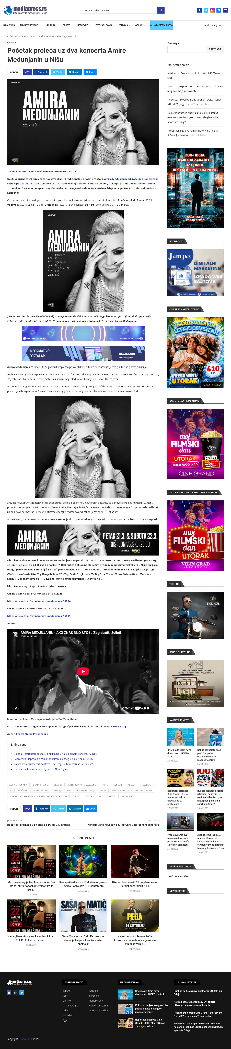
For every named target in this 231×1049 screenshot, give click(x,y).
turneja (88, 796)
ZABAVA (123, 25)
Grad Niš (58, 785)
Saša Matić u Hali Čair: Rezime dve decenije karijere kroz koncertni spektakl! (83, 940)
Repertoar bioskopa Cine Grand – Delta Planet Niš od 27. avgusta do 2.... (150, 1023)
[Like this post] (28, 72)
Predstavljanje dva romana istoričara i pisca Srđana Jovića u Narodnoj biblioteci (179, 840)
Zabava (66, 1010)
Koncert (117, 785)
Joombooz (26, 1039)
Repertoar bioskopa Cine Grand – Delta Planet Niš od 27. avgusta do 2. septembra (178, 797)
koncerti (132, 785)
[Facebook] (199, 10)
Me (106, 726)
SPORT (66, 25)
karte (105, 785)
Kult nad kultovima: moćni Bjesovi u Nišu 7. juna (41, 769)
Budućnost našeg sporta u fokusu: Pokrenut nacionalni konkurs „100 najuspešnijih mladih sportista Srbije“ (192, 117)
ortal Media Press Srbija (33, 734)
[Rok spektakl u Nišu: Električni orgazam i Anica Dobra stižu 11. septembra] (83, 861)
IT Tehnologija (70, 1005)
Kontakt (93, 991)
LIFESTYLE (82, 25)
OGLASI (139, 25)
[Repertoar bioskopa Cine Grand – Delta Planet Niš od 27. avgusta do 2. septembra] (180, 777)
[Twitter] (206, 10)
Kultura (66, 991)
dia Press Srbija (117, 726)
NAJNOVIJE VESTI (29, 25)
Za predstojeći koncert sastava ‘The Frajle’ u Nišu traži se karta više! (53, 764)
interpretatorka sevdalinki (82, 785)
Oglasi (65, 1020)
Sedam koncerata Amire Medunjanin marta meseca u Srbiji (38, 796)
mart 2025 (148, 785)
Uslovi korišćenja (98, 1005)
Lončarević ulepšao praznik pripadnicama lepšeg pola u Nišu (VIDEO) (53, 758)
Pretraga (161, 10)
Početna (11, 36)
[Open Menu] (225, 10)
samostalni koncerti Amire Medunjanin (132, 790)
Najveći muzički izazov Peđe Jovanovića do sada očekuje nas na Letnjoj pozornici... (134, 940)
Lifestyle (67, 1000)
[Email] (218, 10)
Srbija (76, 796)
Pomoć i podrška (98, 1010)
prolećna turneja (86, 790)
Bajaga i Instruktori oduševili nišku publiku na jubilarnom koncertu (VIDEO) (56, 753)
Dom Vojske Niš (40, 785)
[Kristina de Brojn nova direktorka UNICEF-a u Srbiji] (180, 737)
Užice (100, 796)
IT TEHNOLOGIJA (103, 25)
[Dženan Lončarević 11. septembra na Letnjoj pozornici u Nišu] (135, 861)
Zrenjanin (127, 796)
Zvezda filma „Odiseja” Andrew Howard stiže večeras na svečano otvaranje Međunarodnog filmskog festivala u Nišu (210, 841)
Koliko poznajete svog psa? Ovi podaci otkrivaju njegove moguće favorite (209, 755)
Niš (10, 790)
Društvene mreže (177, 876)
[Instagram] (212, 10)
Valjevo (112, 796)
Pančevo (22, 790)
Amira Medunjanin (18, 785)
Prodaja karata (40, 790)
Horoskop (67, 1015)
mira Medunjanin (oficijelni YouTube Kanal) (51, 719)
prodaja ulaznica (63, 790)
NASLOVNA (9, 25)
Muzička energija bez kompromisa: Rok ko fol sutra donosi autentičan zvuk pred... (31, 886)
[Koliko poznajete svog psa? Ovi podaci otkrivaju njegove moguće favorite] (210, 737)
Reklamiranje (96, 1000)
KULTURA (50, 25)
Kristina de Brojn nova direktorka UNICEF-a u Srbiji (179, 753)
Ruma (103, 790)
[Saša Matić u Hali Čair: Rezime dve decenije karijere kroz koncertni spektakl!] (83, 915)
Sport (65, 996)
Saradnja (94, 996)
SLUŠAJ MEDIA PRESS (161, 25)
